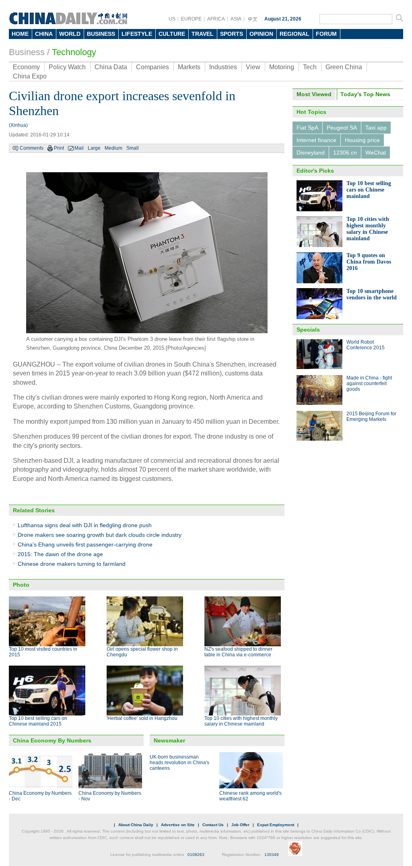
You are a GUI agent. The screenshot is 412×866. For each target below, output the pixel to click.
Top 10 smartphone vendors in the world (371, 294)
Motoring (281, 67)
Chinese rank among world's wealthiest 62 (250, 796)
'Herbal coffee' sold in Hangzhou (142, 718)
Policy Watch (67, 67)
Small (132, 148)
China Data (111, 67)
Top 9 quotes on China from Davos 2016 (368, 261)
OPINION (261, 34)
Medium (113, 148)
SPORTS (231, 34)
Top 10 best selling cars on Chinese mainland (368, 189)
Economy (26, 67)
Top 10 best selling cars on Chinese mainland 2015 (38, 721)
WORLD (69, 34)
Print (59, 148)
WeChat (375, 152)
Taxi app (376, 127)
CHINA (44, 34)
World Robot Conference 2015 (365, 345)
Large (94, 148)
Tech (310, 67)
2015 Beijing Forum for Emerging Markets (371, 416)
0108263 (195, 854)
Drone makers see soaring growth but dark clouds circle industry (99, 535)
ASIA (236, 19)
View (253, 67)
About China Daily (135, 825)
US (172, 19)
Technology (74, 52)
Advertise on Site (178, 825)
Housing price (362, 140)
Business (27, 52)
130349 (271, 854)
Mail (79, 148)
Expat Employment (275, 825)
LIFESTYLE (137, 34)
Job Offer (240, 825)
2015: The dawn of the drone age (60, 554)
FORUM (326, 34)
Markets (189, 67)
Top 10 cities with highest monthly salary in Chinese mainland (241, 721)
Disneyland (311, 152)
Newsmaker (169, 740)
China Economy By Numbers (52, 740)
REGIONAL (294, 34)
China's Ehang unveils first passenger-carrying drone (85, 544)
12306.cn (345, 152)
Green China (343, 67)
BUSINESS (101, 34)
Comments (31, 148)
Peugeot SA (342, 127)
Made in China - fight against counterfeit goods (369, 383)
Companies (152, 67)
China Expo (30, 76)
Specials (308, 329)
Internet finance (316, 140)
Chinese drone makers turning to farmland (72, 564)
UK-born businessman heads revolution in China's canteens (179, 762)
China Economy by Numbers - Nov (109, 796)
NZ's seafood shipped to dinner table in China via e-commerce (238, 652)
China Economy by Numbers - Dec (40, 796)
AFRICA (216, 19)
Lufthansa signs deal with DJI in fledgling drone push (85, 525)
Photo (21, 584)
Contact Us (213, 825)
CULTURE (172, 34)
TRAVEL (203, 34)
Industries (223, 67)
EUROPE (191, 19)
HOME (20, 34)
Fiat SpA (307, 127)
